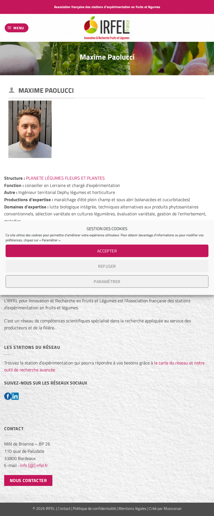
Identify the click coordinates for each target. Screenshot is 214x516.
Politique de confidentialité (94, 508)
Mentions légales (132, 508)
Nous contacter (28, 480)
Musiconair (173, 508)
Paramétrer (107, 281)
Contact (64, 508)
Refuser (107, 266)
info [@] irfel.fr (34, 465)
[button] (17, 28)
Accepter (107, 250)
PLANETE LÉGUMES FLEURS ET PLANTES (65, 178)
